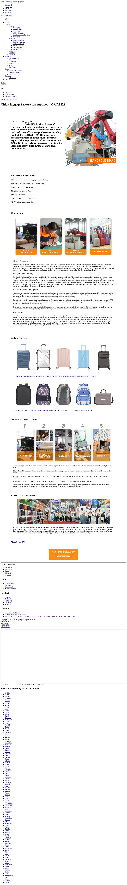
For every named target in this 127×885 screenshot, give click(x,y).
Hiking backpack (18, 45)
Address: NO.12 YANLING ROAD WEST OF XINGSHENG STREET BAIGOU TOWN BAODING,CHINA (41, 616)
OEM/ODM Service (15, 70)
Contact (7, 79)
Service (7, 69)
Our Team (12, 67)
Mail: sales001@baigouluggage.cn (15, 614)
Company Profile (14, 58)
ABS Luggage (17, 29)
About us (8, 56)
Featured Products (10, 96)
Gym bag (12, 53)
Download (8, 76)
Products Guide (9, 583)
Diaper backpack (18, 47)
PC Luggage (17, 31)
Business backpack (19, 42)
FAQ (10, 74)
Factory (11, 60)
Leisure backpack (18, 40)
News (10, 65)
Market (11, 63)
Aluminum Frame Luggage (21, 35)
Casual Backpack (42, 410)
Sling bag (12, 54)
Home (7, 22)
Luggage (11, 26)
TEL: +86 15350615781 (12, 613)
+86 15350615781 (6, 15)
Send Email (4, 623)
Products (7, 24)
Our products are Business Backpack (24, 410)
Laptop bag (12, 51)
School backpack (18, 49)
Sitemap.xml (9, 587)
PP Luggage (16, 28)
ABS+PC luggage (18, 33)
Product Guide (9, 94)
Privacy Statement (10, 589)
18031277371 (5, 627)
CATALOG (12, 78)
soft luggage (16, 36)
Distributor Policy (14, 72)
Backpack (12, 38)
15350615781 (5, 625)
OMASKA (18, 527)
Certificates (12, 62)
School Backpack (78, 410)
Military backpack (18, 44)
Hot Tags (8, 92)
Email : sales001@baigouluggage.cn (12, 1)
